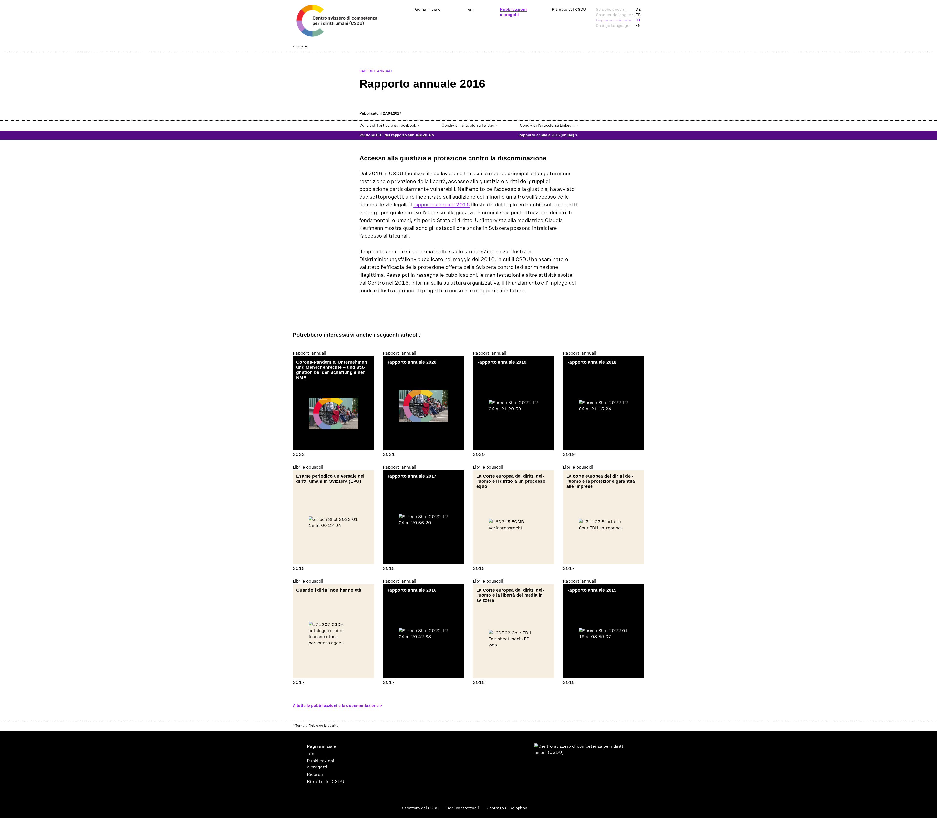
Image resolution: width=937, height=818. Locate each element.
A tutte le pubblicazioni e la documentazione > (337, 706)
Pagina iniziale (427, 9)
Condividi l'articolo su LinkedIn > (549, 125)
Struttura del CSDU (420, 808)
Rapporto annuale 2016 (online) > (548, 135)
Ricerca (315, 774)
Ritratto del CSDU (569, 9)
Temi (470, 9)
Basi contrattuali (463, 808)
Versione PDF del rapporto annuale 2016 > (397, 135)
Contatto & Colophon (507, 808)
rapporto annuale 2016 (441, 204)
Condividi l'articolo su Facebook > (389, 125)
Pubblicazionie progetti (320, 764)
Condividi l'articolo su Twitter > (470, 125)
